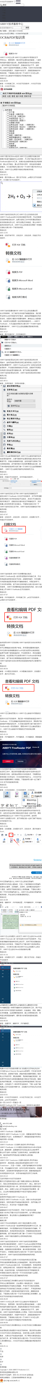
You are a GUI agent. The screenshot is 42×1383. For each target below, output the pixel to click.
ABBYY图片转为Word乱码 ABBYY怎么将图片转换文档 (20, 156)
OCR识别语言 (10, 790)
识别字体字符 (10, 235)
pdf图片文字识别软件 (7, 600)
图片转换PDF (9, 334)
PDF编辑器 (20, 737)
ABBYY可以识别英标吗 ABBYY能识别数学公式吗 (18, 1223)
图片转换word (10, 177)
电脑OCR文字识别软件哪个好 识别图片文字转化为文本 (20, 1068)
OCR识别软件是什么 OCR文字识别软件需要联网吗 (18, 769)
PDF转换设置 (17, 902)
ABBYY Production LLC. (21, 1370)
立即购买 (3, 1116)
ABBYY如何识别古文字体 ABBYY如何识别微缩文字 (19, 494)
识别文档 (27, 235)
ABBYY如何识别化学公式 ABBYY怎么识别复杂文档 (19, 214)
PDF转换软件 (21, 334)
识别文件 (19, 235)
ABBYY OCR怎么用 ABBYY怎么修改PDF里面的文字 (19, 57)
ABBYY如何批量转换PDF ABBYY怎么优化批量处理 (18, 311)
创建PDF (8, 1023)
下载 (4, 13)
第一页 (2, 1102)
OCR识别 (19, 31)
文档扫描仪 (9, 383)
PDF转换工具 (21, 597)
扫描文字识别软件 (11, 477)
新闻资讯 (29, 1105)
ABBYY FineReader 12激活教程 (11, 1131)
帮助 (4, 18)
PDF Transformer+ (19, 1105)
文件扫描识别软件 (26, 477)
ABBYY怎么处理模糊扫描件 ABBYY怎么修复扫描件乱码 (20, 456)
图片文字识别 (21, 177)
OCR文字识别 (10, 86)
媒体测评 (36, 1105)
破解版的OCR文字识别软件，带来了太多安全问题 (18, 1210)
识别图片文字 (34, 517)
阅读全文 (3, 78)
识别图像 (8, 829)
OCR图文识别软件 (11, 671)
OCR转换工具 (10, 84)
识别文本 (24, 517)
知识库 (2, 1105)
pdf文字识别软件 (33, 597)
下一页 (12, 1102)
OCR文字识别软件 (7, 2)
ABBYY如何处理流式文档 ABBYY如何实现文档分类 (19, 360)
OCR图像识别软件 (26, 671)
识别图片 (19, 957)
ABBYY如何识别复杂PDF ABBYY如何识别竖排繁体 (18, 1241)
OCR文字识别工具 (26, 1097)
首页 (4, 7)
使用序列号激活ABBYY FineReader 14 (13, 1197)
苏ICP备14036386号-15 (12, 1381)
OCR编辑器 (30, 737)
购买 (4, 21)
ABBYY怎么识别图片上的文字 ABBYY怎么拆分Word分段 (20, 936)
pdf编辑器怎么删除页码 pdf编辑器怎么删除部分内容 (19, 1005)
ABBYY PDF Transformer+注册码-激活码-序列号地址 (19, 1160)
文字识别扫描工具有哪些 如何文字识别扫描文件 (17, 1281)
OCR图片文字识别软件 (11, 180)
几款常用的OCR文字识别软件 (10, 1179)
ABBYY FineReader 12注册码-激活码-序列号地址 (17, 1145)
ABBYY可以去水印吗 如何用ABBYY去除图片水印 (18, 808)
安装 (10, 31)
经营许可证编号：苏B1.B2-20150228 (13, 1375)
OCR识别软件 (21, 790)
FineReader (9, 1105)
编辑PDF (8, 902)
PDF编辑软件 (9, 737)
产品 (4, 10)
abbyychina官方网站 (7, 33)
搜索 (27, 28)
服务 (4, 15)
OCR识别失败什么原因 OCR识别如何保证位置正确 (18, 1260)
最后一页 (18, 1102)
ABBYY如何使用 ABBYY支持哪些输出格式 (15, 574)
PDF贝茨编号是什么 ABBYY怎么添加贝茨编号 (17, 881)
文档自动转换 (19, 383)
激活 (14, 31)
